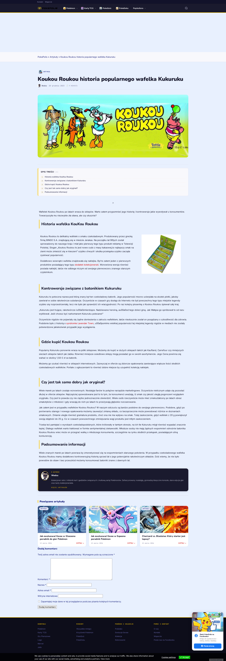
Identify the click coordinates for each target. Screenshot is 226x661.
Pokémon (70, 8)
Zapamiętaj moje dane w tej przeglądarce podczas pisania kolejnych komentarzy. (81, 601)
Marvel (40, 644)
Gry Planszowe (44, 636)
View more (105, 659)
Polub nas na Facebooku (164, 640)
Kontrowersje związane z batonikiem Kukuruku (65, 180)
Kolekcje (118, 636)
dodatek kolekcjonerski (87, 264)
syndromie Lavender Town (80, 323)
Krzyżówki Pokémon (84, 632)
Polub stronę (209, 646)
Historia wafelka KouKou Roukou (59, 177)
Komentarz (44, 579)
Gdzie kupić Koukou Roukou (57, 184)
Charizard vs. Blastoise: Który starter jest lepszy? (163, 538)
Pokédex (118, 629)
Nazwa (42, 585)
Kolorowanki (120, 640)
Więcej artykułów (59, 487)
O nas (156, 629)
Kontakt (40, 2)
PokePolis (42, 57)
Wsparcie (48, 2)
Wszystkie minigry (83, 629)
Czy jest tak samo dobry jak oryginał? (61, 188)
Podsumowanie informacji (56, 192)
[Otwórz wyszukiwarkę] (186, 8)
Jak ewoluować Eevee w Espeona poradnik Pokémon (108, 538)
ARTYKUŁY (43, 509)
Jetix (40, 647)
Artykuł (46, 72)
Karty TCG (89, 8)
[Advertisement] (113, 32)
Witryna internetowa (47, 596)
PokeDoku (123, 8)
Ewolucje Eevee (121, 632)
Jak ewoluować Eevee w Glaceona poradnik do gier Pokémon (57, 538)
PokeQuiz (107, 8)
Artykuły (54, 57)
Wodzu (44, 86)
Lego (40, 640)
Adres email (44, 590)
